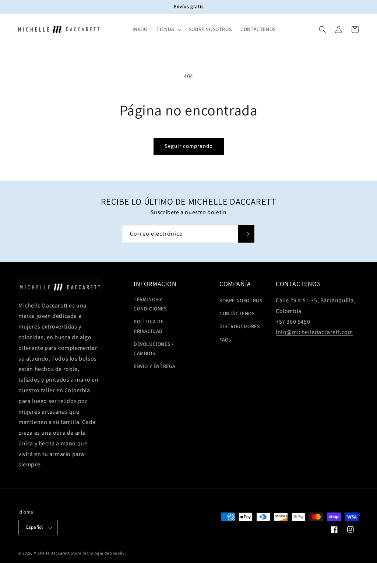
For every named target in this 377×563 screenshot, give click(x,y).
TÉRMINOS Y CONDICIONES (150, 304)
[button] (168, 29)
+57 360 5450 (293, 322)
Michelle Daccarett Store (57, 553)
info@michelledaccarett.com (314, 332)
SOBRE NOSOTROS (240, 301)
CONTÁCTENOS (237, 313)
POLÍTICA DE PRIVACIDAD (149, 326)
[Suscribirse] (246, 234)
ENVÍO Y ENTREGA (155, 366)
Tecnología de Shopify (103, 553)
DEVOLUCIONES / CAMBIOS (153, 349)
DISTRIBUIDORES (239, 326)
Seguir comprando (189, 146)
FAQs (225, 340)
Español (34, 527)
